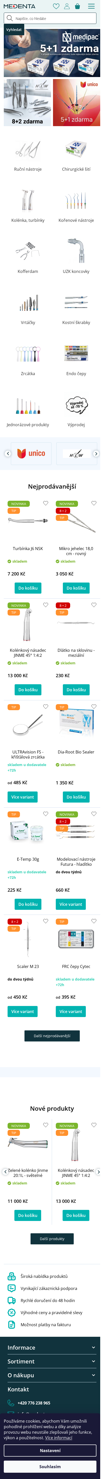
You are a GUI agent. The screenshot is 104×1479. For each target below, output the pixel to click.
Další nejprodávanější (52, 1035)
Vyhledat (14, 29)
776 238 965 (34, 1403)
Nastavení (50, 1450)
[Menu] (91, 6)
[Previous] (8, 453)
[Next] (96, 453)
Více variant (22, 797)
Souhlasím (50, 1466)
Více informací (58, 1437)
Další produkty (52, 1238)
